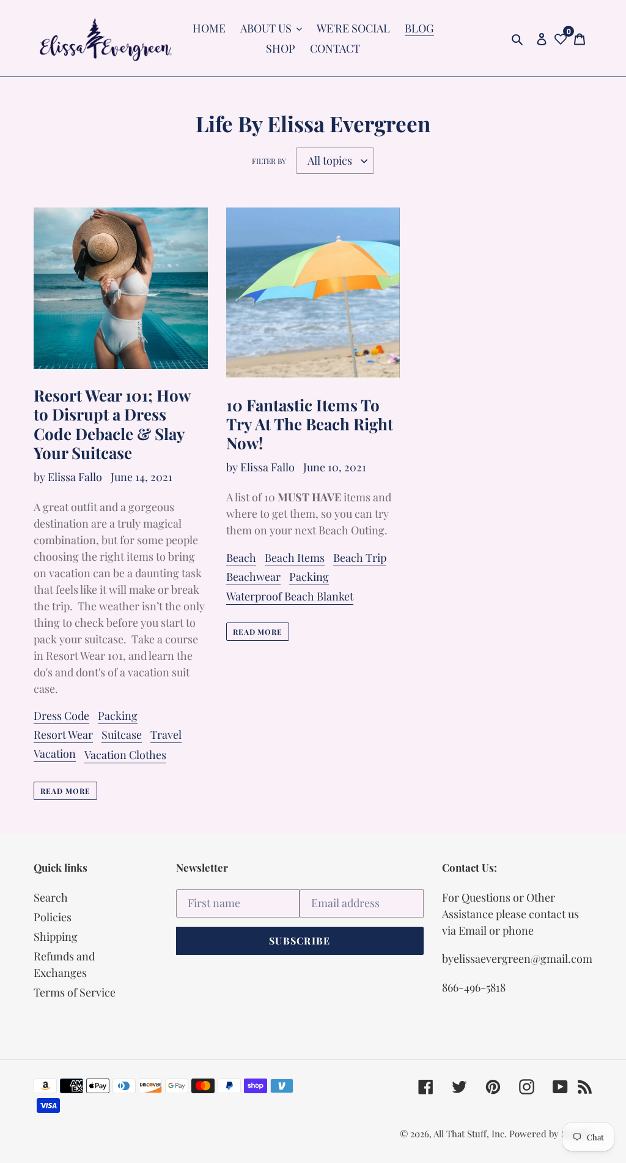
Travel (166, 734)
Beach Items (295, 557)
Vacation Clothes (125, 754)
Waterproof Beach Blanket (289, 596)
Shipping (56, 936)
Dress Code (61, 715)
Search (51, 897)
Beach (241, 557)
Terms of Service (75, 992)
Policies (53, 917)
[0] (560, 38)
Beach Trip (359, 557)
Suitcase (121, 734)
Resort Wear (63, 734)
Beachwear (253, 576)
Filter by (269, 161)
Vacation (55, 753)
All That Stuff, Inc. (471, 1133)
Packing (118, 715)
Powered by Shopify (550, 1133)
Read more (65, 791)
